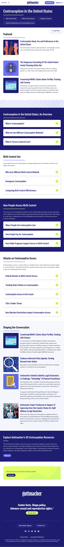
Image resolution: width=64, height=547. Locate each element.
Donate (49, 3)
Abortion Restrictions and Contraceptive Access (20, 23)
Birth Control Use (11, 18)
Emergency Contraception (15, 181)
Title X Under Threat (13, 303)
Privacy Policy (24, 537)
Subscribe (11, 475)
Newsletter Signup (25, 525)
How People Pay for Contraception (19, 234)
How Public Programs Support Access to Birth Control (27, 243)
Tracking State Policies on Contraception (21, 285)
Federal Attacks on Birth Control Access (21, 275)
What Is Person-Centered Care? (18, 141)
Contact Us (41, 525)
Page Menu (56, 31)
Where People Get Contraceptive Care (20, 225)
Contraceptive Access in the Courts (19, 294)
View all (7, 455)
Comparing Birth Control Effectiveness (20, 190)
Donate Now (32, 513)
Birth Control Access (28, 18)
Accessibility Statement (37, 537)
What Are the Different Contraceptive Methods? (24, 132)
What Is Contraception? (15, 123)
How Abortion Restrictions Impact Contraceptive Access (27, 312)
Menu (58, 3)
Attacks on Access (45, 18)
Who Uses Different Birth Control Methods (22, 172)
